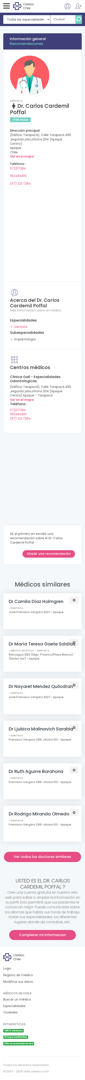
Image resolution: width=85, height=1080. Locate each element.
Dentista (20, 327)
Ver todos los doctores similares (42, 856)
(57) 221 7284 (20, 183)
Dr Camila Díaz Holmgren (36, 601)
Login (7, 969)
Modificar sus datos (18, 982)
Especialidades (14, 1006)
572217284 (18, 168)
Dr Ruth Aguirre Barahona (36, 771)
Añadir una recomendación (49, 553)
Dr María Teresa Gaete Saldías (42, 644)
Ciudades (10, 1012)
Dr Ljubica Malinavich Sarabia (41, 729)
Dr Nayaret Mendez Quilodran (41, 686)
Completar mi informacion (42, 934)
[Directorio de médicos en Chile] (31, 6)
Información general (28, 38)
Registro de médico (18, 975)
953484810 (18, 176)
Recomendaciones (26, 43)
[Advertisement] (42, 232)
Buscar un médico (17, 999)
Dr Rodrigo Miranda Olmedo (39, 814)
